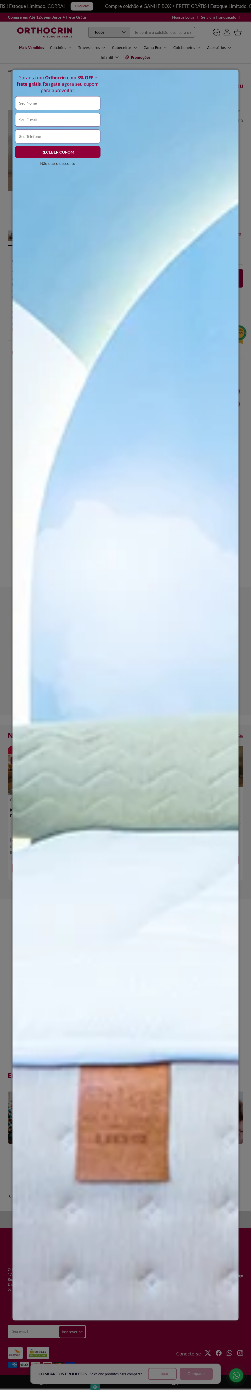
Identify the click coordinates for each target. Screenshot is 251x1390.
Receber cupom (57, 152)
